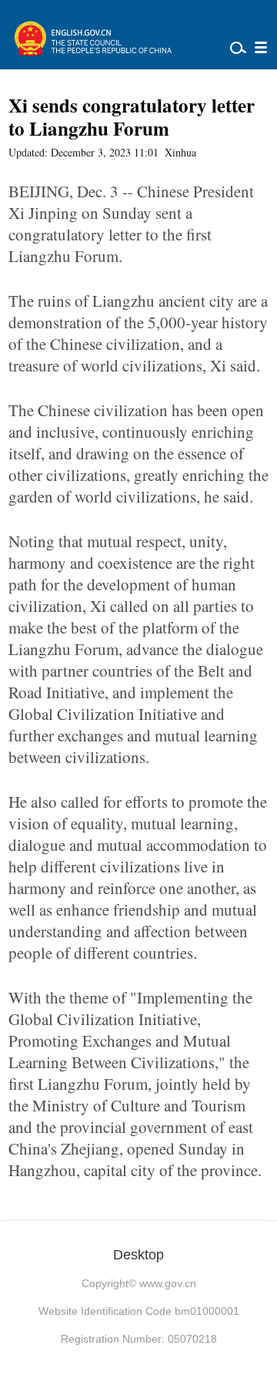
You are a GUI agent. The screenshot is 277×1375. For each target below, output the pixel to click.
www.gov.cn (167, 1283)
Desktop (138, 1254)
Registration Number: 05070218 (139, 1339)
